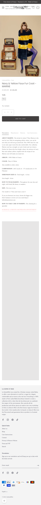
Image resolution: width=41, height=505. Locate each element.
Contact (4, 437)
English (4, 492)
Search (4, 446)
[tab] (6, 133)
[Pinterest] (13, 419)
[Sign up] (38, 465)
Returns (22, 133)
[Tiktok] (17, 419)
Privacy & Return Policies (9, 440)
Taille (3, 95)
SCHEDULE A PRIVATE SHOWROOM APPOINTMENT (19, 209)
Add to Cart (20, 119)
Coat (12, 80)
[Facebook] (3, 419)
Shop (3, 431)
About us (4, 428)
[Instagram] (8, 419)
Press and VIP (6, 443)
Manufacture (14, 133)
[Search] (33, 8)
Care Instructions (32, 133)
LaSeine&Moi (6, 80)
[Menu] (3, 7)
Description (5, 133)
